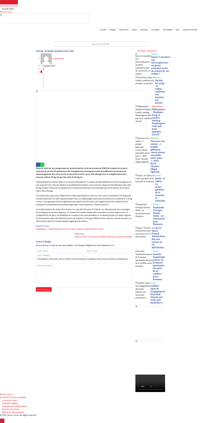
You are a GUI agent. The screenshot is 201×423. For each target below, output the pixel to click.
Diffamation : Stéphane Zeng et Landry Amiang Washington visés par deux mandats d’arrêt (158, 122)
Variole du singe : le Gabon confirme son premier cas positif (160, 91)
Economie (144, 30)
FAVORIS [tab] (141, 51)
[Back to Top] (2, 421)
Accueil (103, 30)
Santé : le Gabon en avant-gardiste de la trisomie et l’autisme (160, 189)
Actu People (167, 30)
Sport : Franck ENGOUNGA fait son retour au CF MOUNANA (158, 239)
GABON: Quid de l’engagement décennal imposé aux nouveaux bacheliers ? (157, 294)
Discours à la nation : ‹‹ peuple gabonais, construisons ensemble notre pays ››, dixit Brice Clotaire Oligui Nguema (158, 156)
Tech (177, 30)
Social (134, 30)
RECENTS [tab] (152, 51)
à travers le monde (190, 30)
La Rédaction (58, 58)
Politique (112, 30)
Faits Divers (123, 30)
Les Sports (155, 30)
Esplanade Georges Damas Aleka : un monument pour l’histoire (159, 216)
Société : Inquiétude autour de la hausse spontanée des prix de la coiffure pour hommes (159, 267)
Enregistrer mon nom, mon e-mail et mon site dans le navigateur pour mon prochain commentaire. (83, 259)
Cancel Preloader (9, 2)
